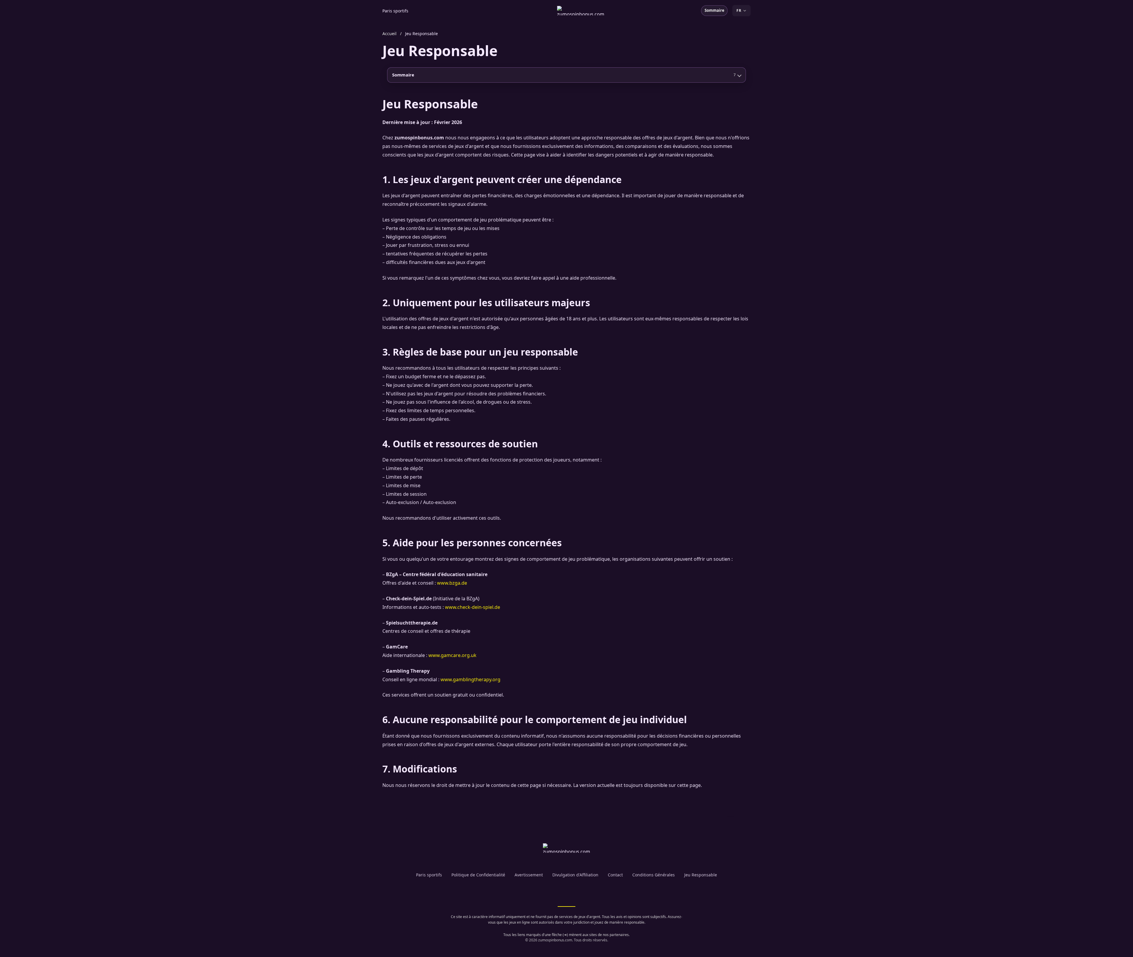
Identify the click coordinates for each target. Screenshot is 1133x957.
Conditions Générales (653, 875)
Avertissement (529, 875)
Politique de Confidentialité (478, 875)
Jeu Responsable (700, 875)
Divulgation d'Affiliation (575, 875)
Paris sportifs (395, 11)
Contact (615, 875)
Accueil (389, 33)
